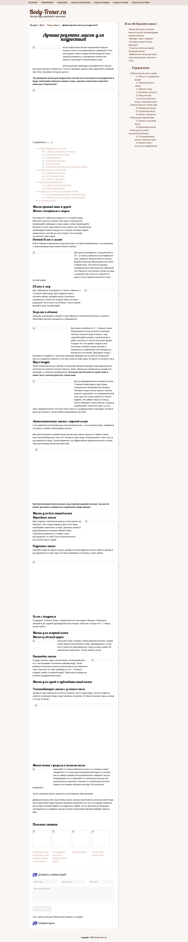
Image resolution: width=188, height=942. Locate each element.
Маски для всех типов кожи (52, 170)
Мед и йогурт (52, 164)
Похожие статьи (47, 200)
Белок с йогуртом (55, 179)
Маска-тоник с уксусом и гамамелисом (65, 197)
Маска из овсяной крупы (58, 185)
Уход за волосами (80, 3)
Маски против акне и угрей (52, 148)
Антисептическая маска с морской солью (66, 167)
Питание (33, 3)
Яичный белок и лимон (57, 154)
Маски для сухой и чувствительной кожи (58, 191)
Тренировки (47, 3)
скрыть (49, 142)
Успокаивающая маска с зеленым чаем (65, 194)
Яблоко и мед (53, 158)
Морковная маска (55, 173)
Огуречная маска (54, 176)
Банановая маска (55, 188)
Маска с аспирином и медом (60, 151)
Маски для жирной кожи (51, 182)
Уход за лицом (101, 3)
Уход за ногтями (140, 3)
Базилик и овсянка (55, 161)
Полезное (62, 3)
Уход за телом (120, 3)
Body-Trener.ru (47, 12)
